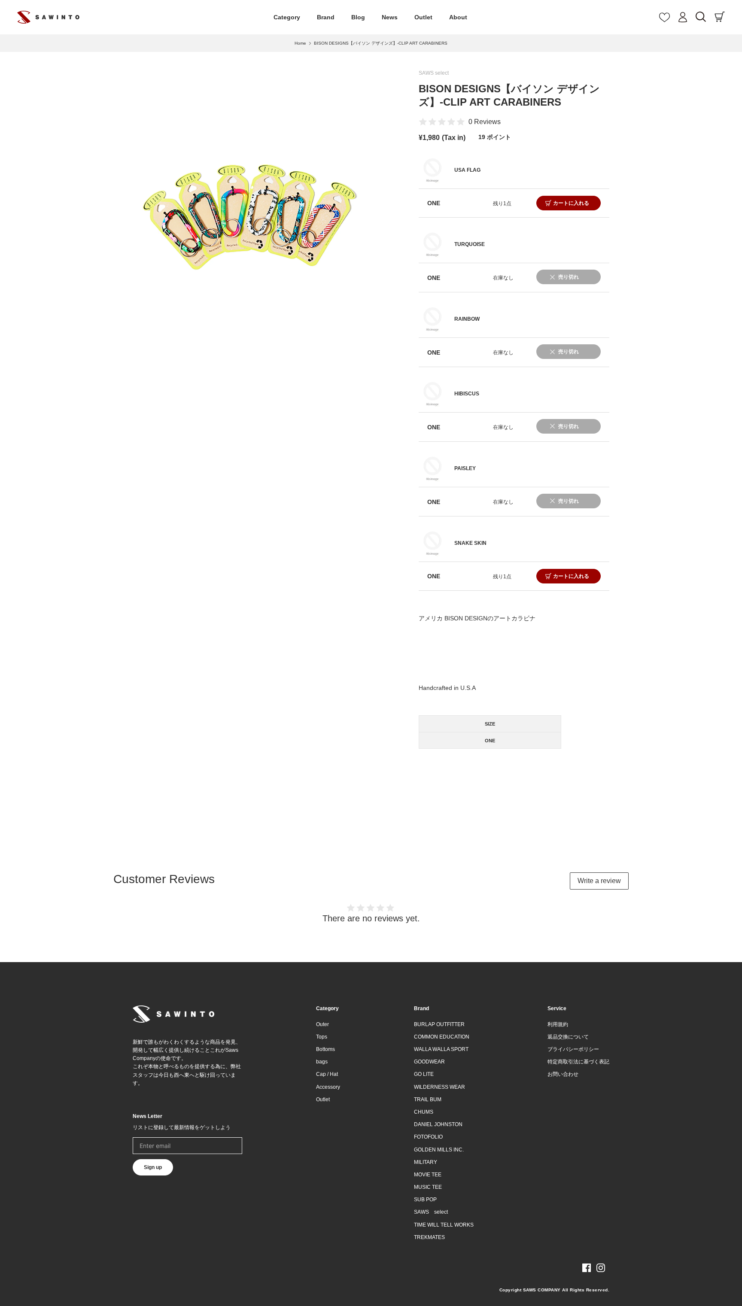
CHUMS (423, 1112)
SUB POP (425, 1200)
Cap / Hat (327, 1074)
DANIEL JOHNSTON (438, 1124)
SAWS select (434, 73)
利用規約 (557, 1024)
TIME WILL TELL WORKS (444, 1225)
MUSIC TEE (428, 1187)
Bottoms (325, 1049)
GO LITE (424, 1074)
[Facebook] (586, 1267)
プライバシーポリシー (573, 1049)
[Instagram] (600, 1267)
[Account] (683, 17)
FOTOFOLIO (428, 1137)
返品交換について (568, 1037)
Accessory (328, 1087)
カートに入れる (571, 203)
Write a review (599, 880)
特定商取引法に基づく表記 (578, 1062)
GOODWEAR (429, 1062)
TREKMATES (429, 1237)
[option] (249, 218)
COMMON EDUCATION (441, 1037)
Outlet (423, 17)
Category (287, 17)
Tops (321, 1037)
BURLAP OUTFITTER (439, 1024)
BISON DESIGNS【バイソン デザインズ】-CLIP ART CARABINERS (380, 43)
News (390, 17)
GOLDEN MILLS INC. (439, 1150)
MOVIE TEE (427, 1175)
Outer (322, 1024)
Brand (326, 17)
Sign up (153, 1167)
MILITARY (425, 1162)
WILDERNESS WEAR (439, 1087)
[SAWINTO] (48, 17)
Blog (358, 17)
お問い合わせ (562, 1074)
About (458, 17)
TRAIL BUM (427, 1099)
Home (300, 43)
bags (322, 1062)
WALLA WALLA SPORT (441, 1049)
